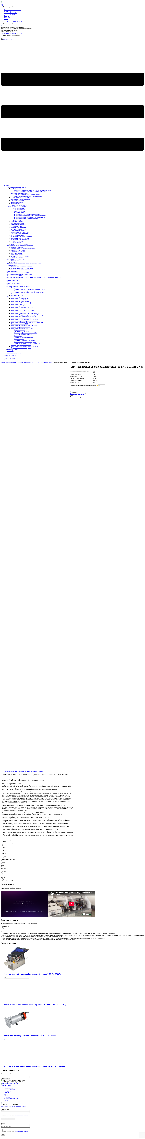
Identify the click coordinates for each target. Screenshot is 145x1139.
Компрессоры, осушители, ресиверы (17, 281)
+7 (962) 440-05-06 (16, 21)
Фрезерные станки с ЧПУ (18, 188)
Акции (6, 1095)
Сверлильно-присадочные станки (20, 199)
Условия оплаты (8, 1088)
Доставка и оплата (37, 771)
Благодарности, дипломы (11, 1098)
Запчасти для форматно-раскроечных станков (24, 325)
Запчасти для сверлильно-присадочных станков (24, 321)
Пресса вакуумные (16, 203)
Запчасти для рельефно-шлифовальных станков (24, 319)
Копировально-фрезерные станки (20, 232)
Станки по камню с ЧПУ (14, 275)
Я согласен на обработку (14, 1115)
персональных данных (21, 1115)
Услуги (6, 19)
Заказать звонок (5, 36)
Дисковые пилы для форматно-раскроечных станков (29, 290)
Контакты (7, 17)
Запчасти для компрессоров (19, 304)
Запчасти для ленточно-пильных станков (22, 310)
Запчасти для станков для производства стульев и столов (27, 322)
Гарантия (6, 1092)
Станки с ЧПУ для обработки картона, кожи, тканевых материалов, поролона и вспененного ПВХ (35, 277)
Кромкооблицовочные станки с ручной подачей (28, 196)
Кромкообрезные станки (18, 250)
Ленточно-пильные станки (18, 227)
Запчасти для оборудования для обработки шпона (25, 313)
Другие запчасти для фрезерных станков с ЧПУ (27, 343)
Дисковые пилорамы (17, 247)
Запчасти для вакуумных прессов (20, 298)
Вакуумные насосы (19, 330)
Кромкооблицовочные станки (19, 193)
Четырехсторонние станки (18, 224)
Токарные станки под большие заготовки (26, 218)
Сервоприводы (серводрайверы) (23, 337)
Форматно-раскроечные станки (20, 197)
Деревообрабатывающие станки (16, 206)
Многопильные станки (17, 254)
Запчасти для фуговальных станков (21, 345)
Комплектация (14, 771)
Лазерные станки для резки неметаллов (22, 268)
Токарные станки (16, 242)
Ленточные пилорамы (17, 253)
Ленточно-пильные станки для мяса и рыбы (20, 269)
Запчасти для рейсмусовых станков (21, 318)
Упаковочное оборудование (19, 205)
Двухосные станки (19, 211)
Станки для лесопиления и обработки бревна (20, 245)
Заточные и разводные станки (19, 229)
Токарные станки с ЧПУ (18, 208)
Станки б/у (10, 351)
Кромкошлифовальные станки (19, 233)
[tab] (7, 771)
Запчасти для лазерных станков (20, 309)
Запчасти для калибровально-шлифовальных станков (26, 303)
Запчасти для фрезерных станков (20, 327)
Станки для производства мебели (17, 187)
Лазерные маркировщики (14, 278)
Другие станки (15, 260)
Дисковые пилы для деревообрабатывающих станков (29, 289)
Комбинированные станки (18, 230)
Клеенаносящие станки (17, 200)
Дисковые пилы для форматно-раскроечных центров (29, 292)
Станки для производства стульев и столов (19, 274)
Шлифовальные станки (17, 223)
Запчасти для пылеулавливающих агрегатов (23, 316)
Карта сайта (4, 1106)
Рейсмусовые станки (17, 241)
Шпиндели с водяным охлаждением (24, 340)
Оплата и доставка (9, 14)
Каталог (6, 185)
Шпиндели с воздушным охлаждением (25, 342)
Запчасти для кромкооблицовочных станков (23, 306)
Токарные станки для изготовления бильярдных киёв (29, 217)
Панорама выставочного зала (12, 10)
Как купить (7, 1091)
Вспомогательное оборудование (20, 244)
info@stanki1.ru (7, 39)
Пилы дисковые (15, 287)
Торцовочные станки (17, 226)
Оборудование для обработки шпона (21, 236)
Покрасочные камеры (17, 202)
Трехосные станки (19, 212)
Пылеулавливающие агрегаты (16, 284)
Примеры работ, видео (25, 771)
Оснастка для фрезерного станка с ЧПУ (25, 333)
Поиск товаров (7, 7)
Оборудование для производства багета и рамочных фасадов (24, 263)
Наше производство (13, 271)
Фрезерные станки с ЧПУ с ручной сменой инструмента (30, 191)
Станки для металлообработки (16, 259)
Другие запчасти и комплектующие (21, 348)
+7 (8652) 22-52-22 (6, 21)
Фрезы (13, 293)
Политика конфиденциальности (16, 1106)
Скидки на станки (12, 349)
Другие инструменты (17, 295)
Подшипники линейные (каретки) (24, 334)
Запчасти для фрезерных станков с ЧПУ (22, 328)
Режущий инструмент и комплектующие (19, 286)
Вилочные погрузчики (13, 283)
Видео (6, 1094)
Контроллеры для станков (21, 331)
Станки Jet (14, 262)
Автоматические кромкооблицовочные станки (27, 194)
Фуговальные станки (17, 221)
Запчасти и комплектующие (15, 297)
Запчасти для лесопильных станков (21, 312)
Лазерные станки (12, 265)
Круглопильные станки (17, 235)
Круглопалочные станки (18, 251)
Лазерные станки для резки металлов (21, 266)
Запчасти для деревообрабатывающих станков (24, 300)
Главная (3, 362)
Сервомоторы (18, 336)
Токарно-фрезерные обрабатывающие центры (27, 214)
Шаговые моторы (19, 339)
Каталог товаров (9, 11)
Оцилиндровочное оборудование (20, 256)
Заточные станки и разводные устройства (23, 248)
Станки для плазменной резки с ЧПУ (18, 272)
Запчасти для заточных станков (20, 301)
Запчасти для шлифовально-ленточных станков (24, 346)
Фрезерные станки (16, 220)
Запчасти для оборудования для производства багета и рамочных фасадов (32, 315)
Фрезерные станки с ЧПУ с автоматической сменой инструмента (32, 190)
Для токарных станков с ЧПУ (19, 324)
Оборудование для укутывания (20, 239)
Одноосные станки (19, 209)
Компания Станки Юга (10, 13)
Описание (7, 771)
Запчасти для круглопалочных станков (22, 307)
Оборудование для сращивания (20, 238)
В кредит (6, 16)
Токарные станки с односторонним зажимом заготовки (30, 215)
